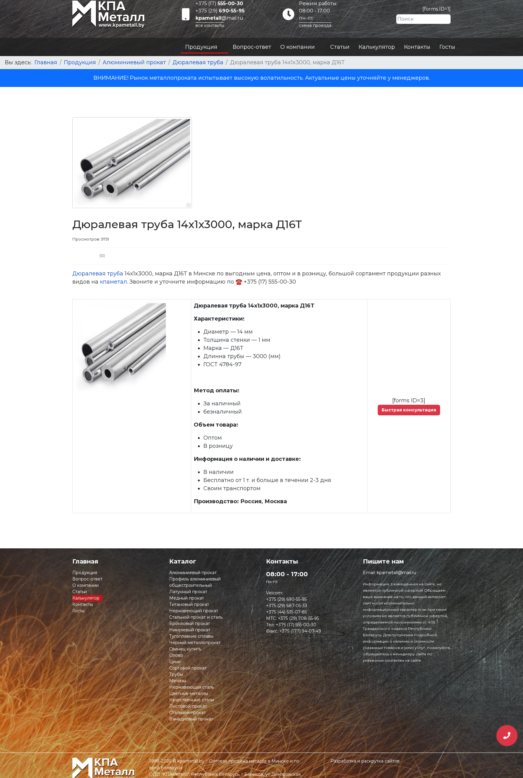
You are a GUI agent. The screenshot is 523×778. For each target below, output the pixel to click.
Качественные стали (191, 700)
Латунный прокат (188, 591)
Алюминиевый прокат (193, 572)
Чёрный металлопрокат (195, 642)
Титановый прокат (189, 604)
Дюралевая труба (97, 273)
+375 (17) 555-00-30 (296, 624)
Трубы (176, 674)
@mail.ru (219, 18)
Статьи (340, 47)
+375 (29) (220, 11)
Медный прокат (186, 598)
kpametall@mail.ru (396, 572)
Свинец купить (185, 649)
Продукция (201, 47)
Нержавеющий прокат (193, 610)
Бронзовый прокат (189, 623)
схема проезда (315, 25)
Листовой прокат (188, 706)
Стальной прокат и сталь (195, 617)
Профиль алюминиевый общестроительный (195, 582)
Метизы (177, 680)
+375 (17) (219, 3)
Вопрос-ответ (252, 47)
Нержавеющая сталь (191, 687)
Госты (447, 47)
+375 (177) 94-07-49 (300, 631)
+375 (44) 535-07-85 (286, 612)
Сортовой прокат (188, 668)
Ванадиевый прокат (191, 719)
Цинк (175, 661)
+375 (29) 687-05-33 (286, 605)
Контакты (417, 47)
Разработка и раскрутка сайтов (365, 761)
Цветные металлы (188, 693)
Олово (176, 655)
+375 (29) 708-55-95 (298, 618)
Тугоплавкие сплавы (191, 636)
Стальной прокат (187, 712)
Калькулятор (377, 47)
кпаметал (113, 281)
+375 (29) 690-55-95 (286, 599)
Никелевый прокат (189, 630)
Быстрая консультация (409, 410)
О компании (297, 47)
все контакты (210, 25)
